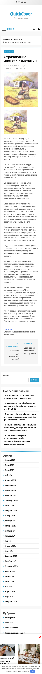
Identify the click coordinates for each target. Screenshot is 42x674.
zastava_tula (11, 65)
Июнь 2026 (9, 470)
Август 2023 (10, 571)
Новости (9, 51)
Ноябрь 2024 (10, 525)
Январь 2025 (10, 515)
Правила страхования (15, 633)
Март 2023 (9, 596)
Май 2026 (8, 475)
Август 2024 (10, 536)
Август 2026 (10, 460)
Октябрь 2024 (10, 531)
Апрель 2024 (10, 546)
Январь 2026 (10, 490)
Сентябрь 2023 (11, 566)
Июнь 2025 (9, 505)
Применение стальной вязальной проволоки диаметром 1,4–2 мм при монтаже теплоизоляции (20, 427)
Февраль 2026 (11, 485)
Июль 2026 (9, 465)
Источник (8, 329)
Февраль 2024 (11, 556)
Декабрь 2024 (10, 520)
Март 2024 (9, 551)
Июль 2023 (9, 576)
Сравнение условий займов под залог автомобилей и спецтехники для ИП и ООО (20, 406)
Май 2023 (8, 586)
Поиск (6, 375)
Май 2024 (8, 541)
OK (33, 671)
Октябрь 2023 (10, 561)
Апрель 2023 (10, 591)
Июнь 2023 (9, 581)
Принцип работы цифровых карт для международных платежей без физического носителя (20, 417)
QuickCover (21, 14)
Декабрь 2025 (10, 495)
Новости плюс (11, 627)
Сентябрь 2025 (11, 500)
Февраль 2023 (11, 601)
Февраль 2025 (11, 510)
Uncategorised (10, 617)
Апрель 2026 (10, 480)
